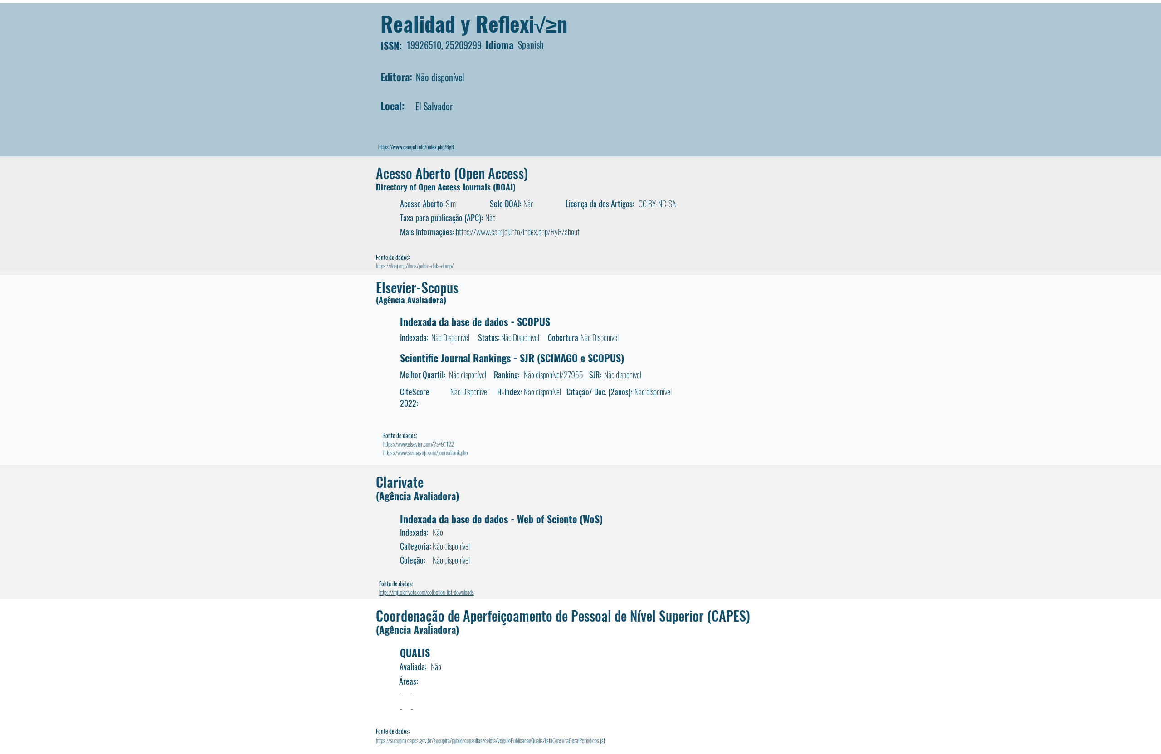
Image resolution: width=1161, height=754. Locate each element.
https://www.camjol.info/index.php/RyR (416, 147)
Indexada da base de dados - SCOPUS (475, 321)
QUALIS (415, 652)
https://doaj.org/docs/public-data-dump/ (415, 265)
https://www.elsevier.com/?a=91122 (418, 443)
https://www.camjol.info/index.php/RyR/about (518, 232)
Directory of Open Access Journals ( (436, 187)
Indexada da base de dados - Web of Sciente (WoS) (501, 518)
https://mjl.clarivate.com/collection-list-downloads (426, 592)
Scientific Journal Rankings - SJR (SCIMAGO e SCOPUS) (512, 357)
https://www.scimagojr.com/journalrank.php (425, 452)
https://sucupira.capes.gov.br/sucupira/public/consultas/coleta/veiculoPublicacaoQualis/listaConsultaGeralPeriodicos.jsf (490, 740)
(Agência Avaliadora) (411, 300)
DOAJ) (506, 187)
